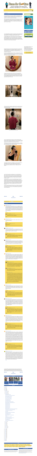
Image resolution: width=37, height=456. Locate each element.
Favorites (23, 9)
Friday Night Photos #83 (8, 413)
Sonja (6, 205)
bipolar (4, 446)
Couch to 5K (19, 446)
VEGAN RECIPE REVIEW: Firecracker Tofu (9, 417)
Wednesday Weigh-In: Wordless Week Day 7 (10, 402)
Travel (21, 9)
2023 (5, 389)
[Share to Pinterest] (13, 201)
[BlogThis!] (11, 201)
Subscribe (29, 36)
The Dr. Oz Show (10, 446)
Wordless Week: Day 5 (7, 404)
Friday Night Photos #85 (8, 394)
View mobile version (13, 197)
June (5, 423)
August (6, 421)
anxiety (25, 444)
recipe (9, 444)
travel (20, 444)
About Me (8, 9)
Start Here (10, 9)
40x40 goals (16, 446)
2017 (5, 432)
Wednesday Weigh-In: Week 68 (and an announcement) (11, 408)
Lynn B (6, 315)
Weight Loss (12, 9)
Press (25, 9)
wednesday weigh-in (6, 444)
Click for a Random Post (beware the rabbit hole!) (28, 52)
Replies (7, 222)
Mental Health (17, 9)
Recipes (27, 9)
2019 (5, 430)
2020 (5, 429)
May (5, 424)
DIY (22, 444)
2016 (5, 433)
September (6, 393)
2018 (5, 431)
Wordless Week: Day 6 (7, 403)
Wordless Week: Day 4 (7, 405)
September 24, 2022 (9, 205)
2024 (5, 388)
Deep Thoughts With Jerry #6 (8, 397)
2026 (5, 386)
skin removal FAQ (23, 446)
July (5, 422)
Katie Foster (8, 223)
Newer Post (21, 196)
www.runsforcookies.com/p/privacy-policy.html (22, 452)
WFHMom (8, 262)
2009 (5, 439)
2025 (5, 387)
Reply (6, 211)
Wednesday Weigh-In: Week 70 (8, 396)
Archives (28, 9)
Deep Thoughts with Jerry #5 (8, 418)
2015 (5, 434)
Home (6, 9)
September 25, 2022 (9, 253)
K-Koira (6, 298)
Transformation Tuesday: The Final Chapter (10, 409)
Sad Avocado (6, 411)
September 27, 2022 (12, 223)
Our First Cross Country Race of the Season (10, 395)
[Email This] (11, 201)
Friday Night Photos (7, 419)
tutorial (13, 446)
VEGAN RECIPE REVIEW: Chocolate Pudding (10, 412)
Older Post (5, 196)
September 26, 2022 (11, 262)
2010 (5, 438)
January (6, 427)
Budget (20, 9)
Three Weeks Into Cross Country (8, 410)
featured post (13, 444)
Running (14, 9)
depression (28, 444)
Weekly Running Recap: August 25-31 (9, 420)
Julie (7, 272)
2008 (5, 440)
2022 (5, 390)
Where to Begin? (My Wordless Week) (9, 401)
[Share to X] (12, 201)
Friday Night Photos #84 (8, 400)
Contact (30, 9)
